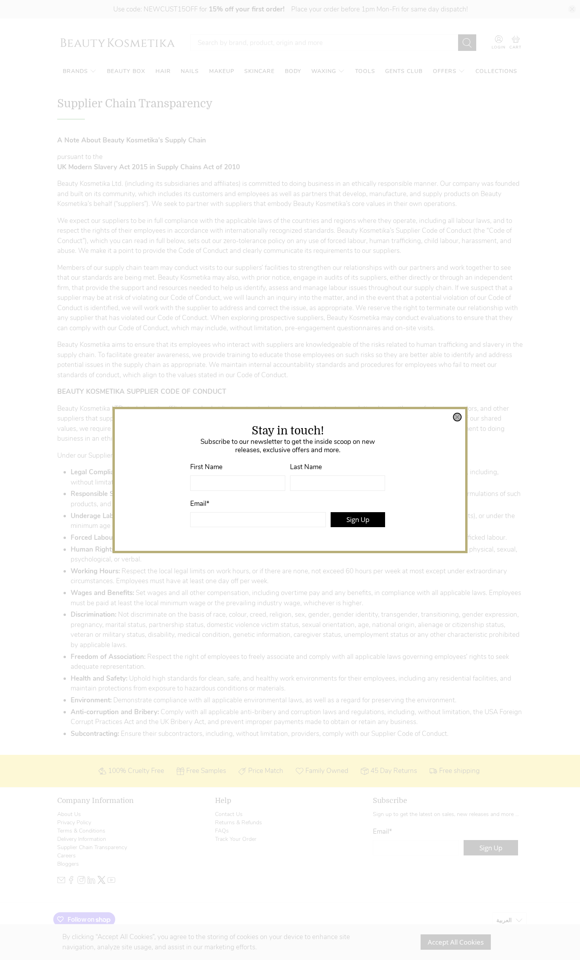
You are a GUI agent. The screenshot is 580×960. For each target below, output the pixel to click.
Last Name (306, 467)
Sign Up (357, 519)
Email (200, 503)
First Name (206, 467)
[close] (457, 417)
